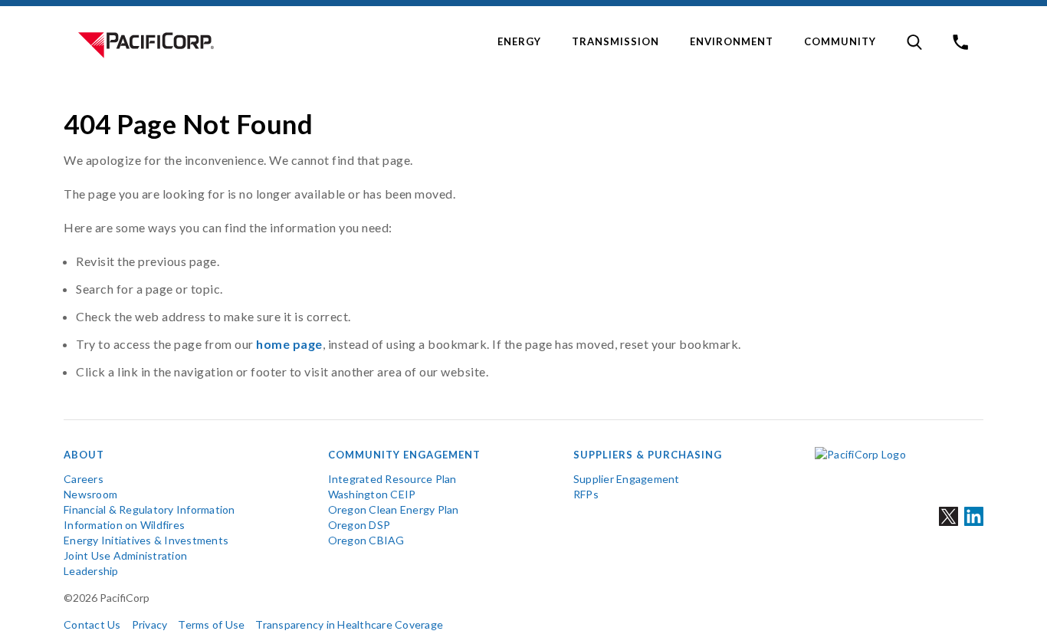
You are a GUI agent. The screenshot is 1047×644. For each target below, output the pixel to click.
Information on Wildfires (124, 524)
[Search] (914, 42)
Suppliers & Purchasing (647, 455)
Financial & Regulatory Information (149, 509)
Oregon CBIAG (366, 540)
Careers (83, 478)
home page (289, 344)
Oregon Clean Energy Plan (393, 509)
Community (840, 41)
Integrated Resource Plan (392, 478)
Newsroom (90, 494)
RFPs (586, 494)
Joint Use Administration (125, 555)
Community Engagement (404, 455)
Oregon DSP (359, 524)
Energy (519, 41)
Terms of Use (211, 624)
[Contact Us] (960, 42)
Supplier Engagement (626, 478)
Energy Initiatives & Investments (146, 540)
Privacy (150, 624)
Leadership (91, 570)
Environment (731, 41)
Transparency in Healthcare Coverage (349, 624)
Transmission (615, 41)
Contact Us (92, 624)
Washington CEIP (372, 494)
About (84, 455)
